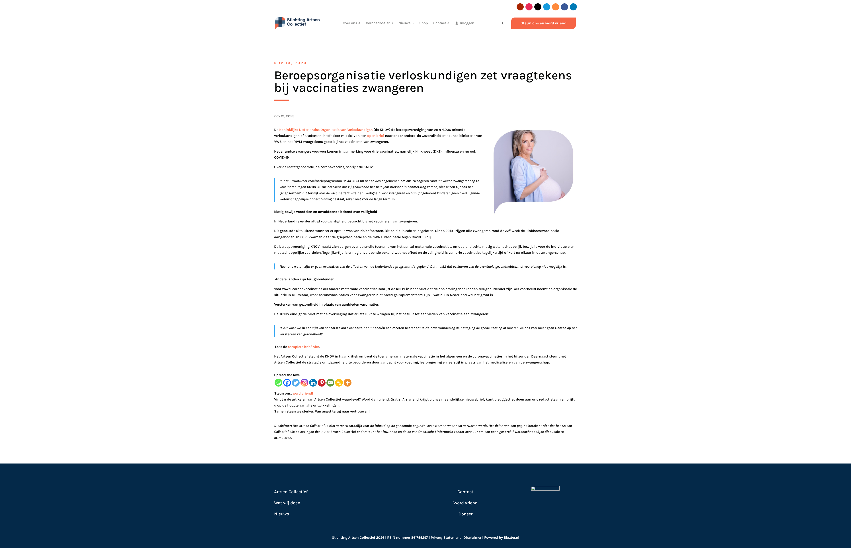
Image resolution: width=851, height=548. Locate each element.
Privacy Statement (446, 537)
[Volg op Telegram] (546, 6)
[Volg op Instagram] (529, 6)
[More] (347, 383)
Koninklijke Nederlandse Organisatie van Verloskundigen (326, 130)
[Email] (330, 383)
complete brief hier (303, 347)
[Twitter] (296, 383)
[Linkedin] (313, 383)
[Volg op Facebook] (564, 6)
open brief (375, 136)
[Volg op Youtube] (520, 6)
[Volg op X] (537, 6)
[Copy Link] (339, 383)
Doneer (465, 514)
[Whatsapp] (278, 383)
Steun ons (282, 393)
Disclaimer (472, 537)
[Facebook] (287, 383)
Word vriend (465, 502)
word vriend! (303, 393)
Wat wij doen (287, 502)
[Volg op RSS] (555, 6)
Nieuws (281, 514)
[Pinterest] (322, 383)
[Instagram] (304, 383)
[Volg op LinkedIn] (573, 6)
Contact (465, 491)
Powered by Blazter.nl (501, 537)
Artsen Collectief (291, 491)
